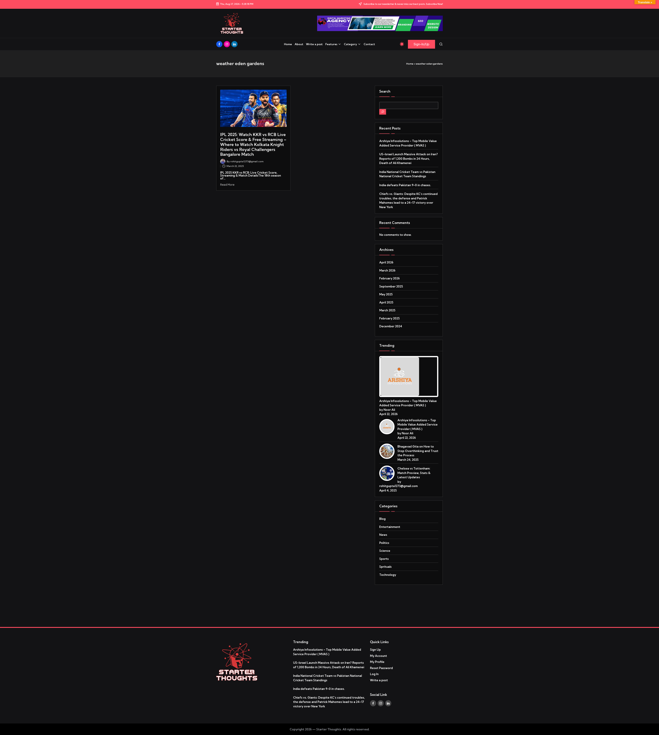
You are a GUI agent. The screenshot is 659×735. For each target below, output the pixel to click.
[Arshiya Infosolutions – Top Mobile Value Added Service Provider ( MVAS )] (399, 376)
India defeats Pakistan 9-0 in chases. (405, 185)
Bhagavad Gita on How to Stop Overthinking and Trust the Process (417, 451)
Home (409, 64)
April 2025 (386, 302)
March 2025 (387, 310)
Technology (387, 574)
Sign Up (375, 649)
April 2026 (386, 262)
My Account (378, 656)
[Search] (382, 112)
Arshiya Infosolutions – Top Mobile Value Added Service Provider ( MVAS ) (408, 143)
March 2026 (387, 270)
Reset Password (381, 668)
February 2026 (389, 278)
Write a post (379, 680)
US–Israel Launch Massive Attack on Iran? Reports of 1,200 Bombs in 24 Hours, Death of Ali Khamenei (408, 158)
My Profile (377, 662)
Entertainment (389, 527)
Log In (374, 674)
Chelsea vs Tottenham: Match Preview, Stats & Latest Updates (413, 473)
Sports (384, 559)
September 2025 (391, 286)
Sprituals (385, 566)
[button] (421, 44)
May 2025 (386, 294)
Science (384, 550)
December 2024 (390, 326)
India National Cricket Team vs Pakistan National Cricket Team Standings (407, 174)
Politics (384, 543)
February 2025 (389, 318)
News (383, 534)
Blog (382, 519)
